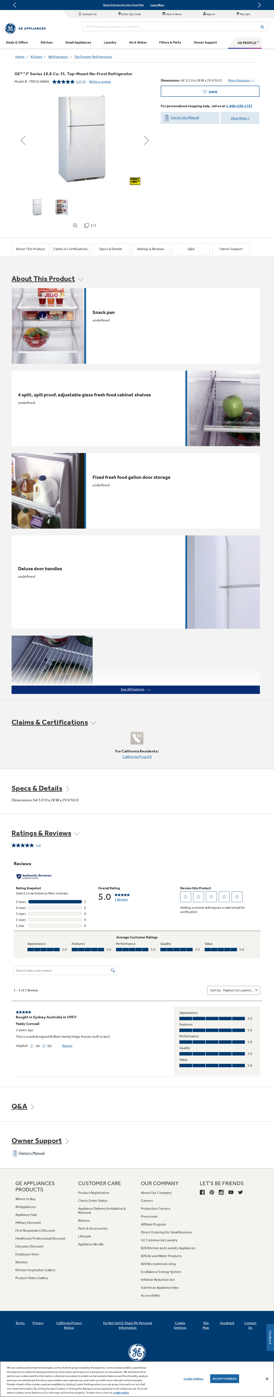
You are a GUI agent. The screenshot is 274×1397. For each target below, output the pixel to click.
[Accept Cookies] (267, 1379)
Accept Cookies (225, 1378)
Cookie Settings (193, 1378)
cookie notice (121, 1392)
